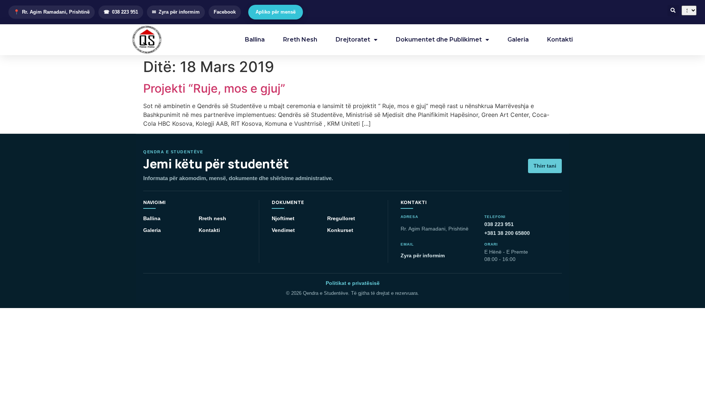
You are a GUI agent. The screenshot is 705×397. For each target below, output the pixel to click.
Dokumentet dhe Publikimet (439, 39)
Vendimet (283, 230)
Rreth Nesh (300, 39)
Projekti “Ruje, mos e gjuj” (214, 88)
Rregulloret (341, 218)
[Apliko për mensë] (275, 12)
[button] (673, 10)
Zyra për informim (423, 255)
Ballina (255, 39)
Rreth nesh (212, 218)
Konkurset (340, 230)
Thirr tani (545, 166)
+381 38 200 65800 (507, 233)
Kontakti (560, 39)
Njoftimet (283, 218)
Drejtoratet (353, 39)
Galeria (518, 39)
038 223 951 (499, 224)
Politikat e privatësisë (353, 283)
